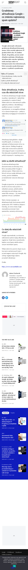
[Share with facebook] (3, 297)
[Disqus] (14, 502)
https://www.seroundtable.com (12, 267)
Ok (14, 566)
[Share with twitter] (6, 297)
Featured (5, 413)
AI (2, 344)
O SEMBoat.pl (10, 552)
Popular (13, 413)
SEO (10, 8)
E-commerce (5, 8)
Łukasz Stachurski (6, 23)
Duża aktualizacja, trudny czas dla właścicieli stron (12, 77)
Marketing (6, 375)
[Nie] (13, 568)
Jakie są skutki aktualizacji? (10, 81)
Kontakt (3, 552)
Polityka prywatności (7, 554)
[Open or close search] (25, 2)
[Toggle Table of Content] (24, 74)
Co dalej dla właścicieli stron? (11, 83)
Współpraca (18, 552)
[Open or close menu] (3, 2)
